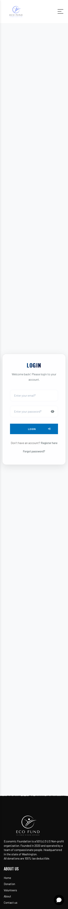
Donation (9, 884)
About (7, 896)
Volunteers (10, 890)
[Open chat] (59, 900)
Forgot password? (34, 451)
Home (7, 877)
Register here (49, 443)
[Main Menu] (60, 11)
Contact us (10, 902)
